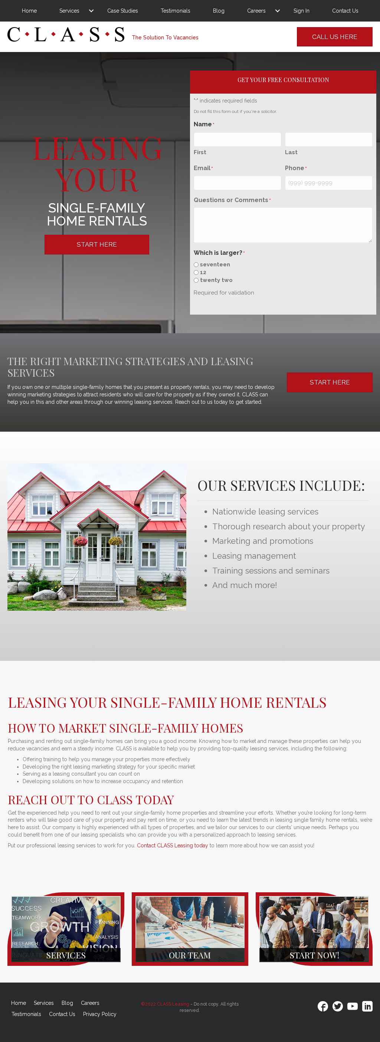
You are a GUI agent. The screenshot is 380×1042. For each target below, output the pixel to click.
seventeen (215, 264)
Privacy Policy (100, 1014)
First (200, 152)
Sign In (301, 11)
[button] (91, 10)
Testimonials (175, 11)
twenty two (216, 280)
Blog (219, 11)
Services (69, 11)
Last (291, 152)
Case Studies (122, 11)
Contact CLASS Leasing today (172, 845)
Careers (256, 11)
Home (29, 11)
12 (203, 272)
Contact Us (345, 11)
